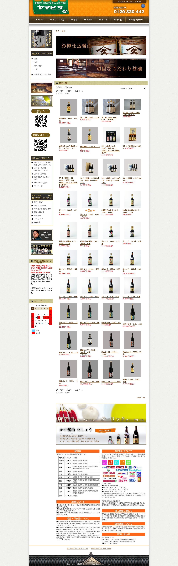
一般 (36, 69)
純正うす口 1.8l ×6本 (132, 324)
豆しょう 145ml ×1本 (132, 241)
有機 (36, 62)
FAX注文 (37, 222)
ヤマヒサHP (38, 219)
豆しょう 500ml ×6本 (89, 269)
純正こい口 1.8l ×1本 (111, 382)
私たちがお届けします (42, 209)
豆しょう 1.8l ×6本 (110, 297)
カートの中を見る (41, 183)
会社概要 (37, 215)
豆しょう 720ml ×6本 (68, 297)
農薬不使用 (38, 66)
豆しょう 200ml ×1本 (89, 214)
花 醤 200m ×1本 (109, 117)
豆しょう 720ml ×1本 (89, 297)
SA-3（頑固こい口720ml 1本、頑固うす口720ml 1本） (89, 180)
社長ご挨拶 (38, 202)
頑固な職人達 (39, 212)
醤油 (36, 59)
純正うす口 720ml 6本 (89, 323)
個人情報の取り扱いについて (77, 549)
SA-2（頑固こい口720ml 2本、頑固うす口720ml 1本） (111, 180)
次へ (61, 94)
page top (141, 397)
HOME (57, 31)
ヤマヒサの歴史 (40, 205)
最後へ (67, 94)
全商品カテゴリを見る (42, 74)
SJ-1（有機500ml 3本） (132, 146)
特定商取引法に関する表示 (101, 549)
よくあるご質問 (40, 174)
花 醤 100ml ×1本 (131, 113)
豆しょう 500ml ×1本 (111, 269)
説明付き (59, 87)
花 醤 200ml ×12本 (89, 117)
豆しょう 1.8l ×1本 (131, 297)
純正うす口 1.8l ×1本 (68, 352)
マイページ (38, 186)
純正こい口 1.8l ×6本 (89, 382)
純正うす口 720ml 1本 (111, 323)
